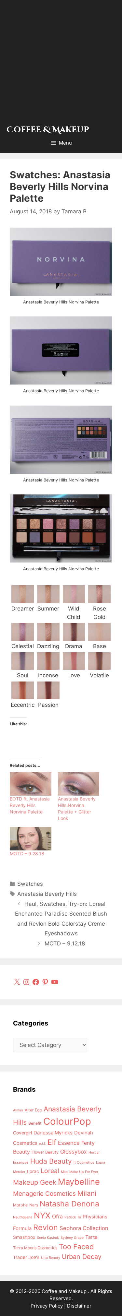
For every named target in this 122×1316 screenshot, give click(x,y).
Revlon (45, 1227)
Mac (64, 1172)
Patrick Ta (72, 1217)
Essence (69, 1143)
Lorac (33, 1171)
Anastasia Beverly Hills (47, 894)
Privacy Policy (47, 1306)
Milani (86, 1193)
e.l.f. (42, 1144)
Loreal (50, 1171)
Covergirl (22, 1132)
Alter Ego (33, 1110)
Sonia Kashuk (48, 1238)
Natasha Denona (69, 1203)
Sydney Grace (72, 1238)
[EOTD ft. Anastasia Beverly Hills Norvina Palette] (30, 784)
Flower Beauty (45, 1152)
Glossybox (73, 1151)
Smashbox (24, 1237)
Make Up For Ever (83, 1172)
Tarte (91, 1237)
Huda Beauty (51, 1161)
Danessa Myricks (53, 1133)
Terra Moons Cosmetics (35, 1247)
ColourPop (67, 1121)
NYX (42, 1215)
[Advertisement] (61, 64)
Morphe (20, 1205)
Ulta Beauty (50, 1258)
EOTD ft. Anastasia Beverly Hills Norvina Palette (30, 805)
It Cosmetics (84, 1162)
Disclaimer (79, 1306)
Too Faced (76, 1246)
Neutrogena (22, 1217)
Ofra (57, 1216)
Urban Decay (82, 1257)
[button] (22, 598)
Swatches (30, 884)
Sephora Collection (84, 1228)
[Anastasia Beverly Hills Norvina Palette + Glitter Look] (79, 784)
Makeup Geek (34, 1182)
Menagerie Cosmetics (44, 1193)
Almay (18, 1110)
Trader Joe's (26, 1257)
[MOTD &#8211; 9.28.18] (30, 839)
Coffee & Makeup (48, 130)
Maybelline (79, 1182)
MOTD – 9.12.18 (65, 943)
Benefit (35, 1123)
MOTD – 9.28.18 (27, 853)
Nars (33, 1205)
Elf (51, 1142)
